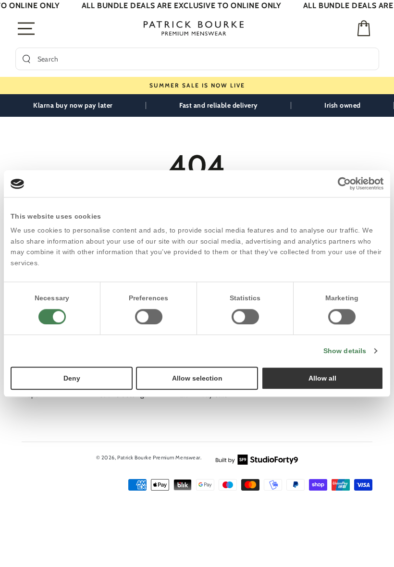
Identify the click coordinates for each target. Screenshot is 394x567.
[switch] (148, 316)
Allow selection (197, 378)
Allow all (322, 378)
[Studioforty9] (257, 459)
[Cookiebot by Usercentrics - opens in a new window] (341, 183)
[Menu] (26, 28)
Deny (71, 378)
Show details (344, 351)
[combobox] (204, 59)
